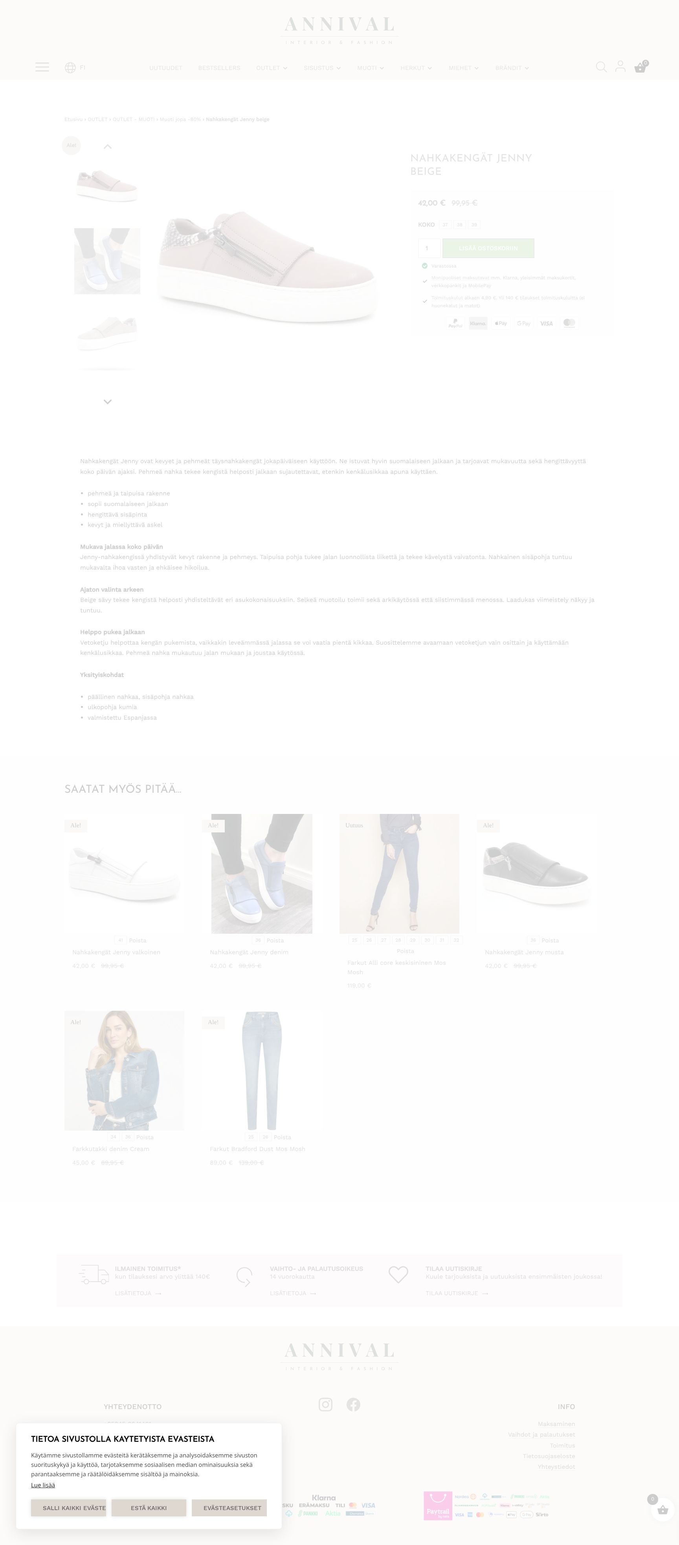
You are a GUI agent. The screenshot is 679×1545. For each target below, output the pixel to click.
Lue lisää (43, 1485)
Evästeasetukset (232, 1508)
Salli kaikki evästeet (74, 1508)
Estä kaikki (149, 1508)
